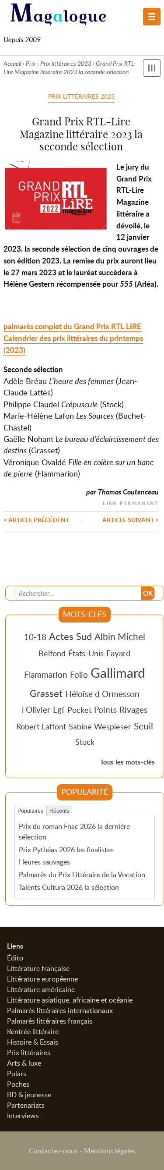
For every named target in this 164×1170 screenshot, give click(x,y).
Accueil (12, 63)
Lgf (59, 709)
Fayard (118, 653)
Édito (15, 958)
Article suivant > (130, 519)
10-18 (35, 637)
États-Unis (86, 653)
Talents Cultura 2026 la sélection (69, 887)
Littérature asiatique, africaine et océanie (70, 1000)
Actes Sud (70, 636)
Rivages (133, 709)
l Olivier (36, 709)
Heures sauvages (44, 862)
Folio (79, 674)
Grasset (46, 693)
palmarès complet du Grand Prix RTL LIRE (72, 326)
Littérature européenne (42, 979)
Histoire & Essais (32, 1042)
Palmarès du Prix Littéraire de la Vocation (82, 874)
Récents (59, 811)
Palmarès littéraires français (49, 1021)
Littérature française (38, 968)
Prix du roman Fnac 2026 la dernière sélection (74, 831)
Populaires (30, 811)
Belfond (52, 653)
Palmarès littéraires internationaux (60, 1010)
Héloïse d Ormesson (102, 694)
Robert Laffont (41, 726)
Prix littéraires (28, 1052)
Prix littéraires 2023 (65, 63)
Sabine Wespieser (100, 726)
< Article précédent (36, 519)
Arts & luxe (24, 1063)
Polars (16, 1073)
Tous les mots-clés (127, 762)
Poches (18, 1084)
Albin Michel (119, 636)
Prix (31, 63)
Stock (84, 741)
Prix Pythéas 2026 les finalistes (66, 849)
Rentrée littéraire (33, 1031)
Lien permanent (131, 502)
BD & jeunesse (29, 1094)
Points (105, 709)
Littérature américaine (41, 989)
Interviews (23, 1115)
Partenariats (26, 1105)
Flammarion (45, 674)
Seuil (143, 726)
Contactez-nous (53, 1151)
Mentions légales (110, 1151)
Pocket (79, 709)
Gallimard (118, 672)
